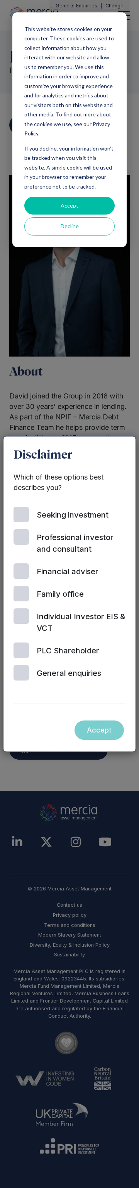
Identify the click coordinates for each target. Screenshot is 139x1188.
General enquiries (69, 673)
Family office (60, 594)
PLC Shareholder (68, 650)
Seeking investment (72, 515)
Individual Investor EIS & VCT (81, 622)
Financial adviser (67, 571)
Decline (70, 226)
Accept (69, 205)
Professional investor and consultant (75, 543)
